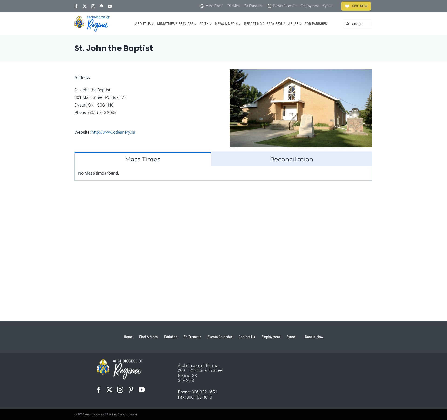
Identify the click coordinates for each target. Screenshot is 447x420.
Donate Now (314, 337)
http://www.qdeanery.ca (113, 132)
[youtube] (110, 6)
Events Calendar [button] (220, 337)
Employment (270, 337)
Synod (291, 337)
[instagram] (93, 6)
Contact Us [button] (247, 337)
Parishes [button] (170, 337)
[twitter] (85, 6)
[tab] (143, 159)
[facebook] (76, 6)
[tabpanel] (223, 173)
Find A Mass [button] (148, 337)
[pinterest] (101, 6)
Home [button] (128, 337)
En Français (192, 337)
